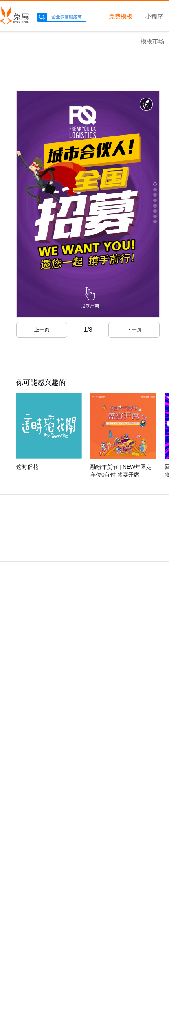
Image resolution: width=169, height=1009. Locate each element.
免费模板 (120, 17)
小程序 (154, 17)
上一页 (42, 330)
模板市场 (152, 41)
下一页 (134, 330)
